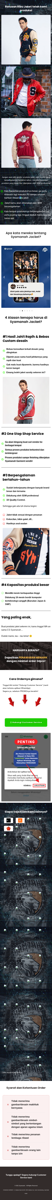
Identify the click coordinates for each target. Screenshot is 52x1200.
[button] (4, 277)
